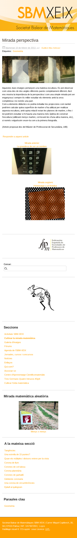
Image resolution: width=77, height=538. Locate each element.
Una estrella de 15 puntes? (17, 454)
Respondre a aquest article (16, 136)
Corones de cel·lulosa (14, 467)
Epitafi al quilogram (13, 487)
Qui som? (9, 366)
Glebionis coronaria (13, 479)
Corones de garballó (14, 475)
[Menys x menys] (38, 415)
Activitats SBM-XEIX (14, 334)
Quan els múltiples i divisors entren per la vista (26, 458)
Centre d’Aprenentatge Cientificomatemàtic (24, 375)
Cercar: (7, 264)
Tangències (9, 450)
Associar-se (10, 371)
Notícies (8, 358)
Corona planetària (12, 471)
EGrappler (25, 529)
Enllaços (8, 362)
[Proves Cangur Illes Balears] (38, 298)
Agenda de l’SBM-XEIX (15, 350)
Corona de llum (11, 462)
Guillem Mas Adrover (50, 48)
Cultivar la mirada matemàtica (19, 338)
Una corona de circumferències (19, 483)
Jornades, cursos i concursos (18, 354)
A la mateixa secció (19, 443)
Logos (42, 526)
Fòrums (8, 346)
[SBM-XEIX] (0, 1)
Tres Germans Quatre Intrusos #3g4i (22, 379)
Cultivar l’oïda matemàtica (16, 383)
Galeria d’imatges (12, 342)
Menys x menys (38, 431)
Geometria (18, 51)
